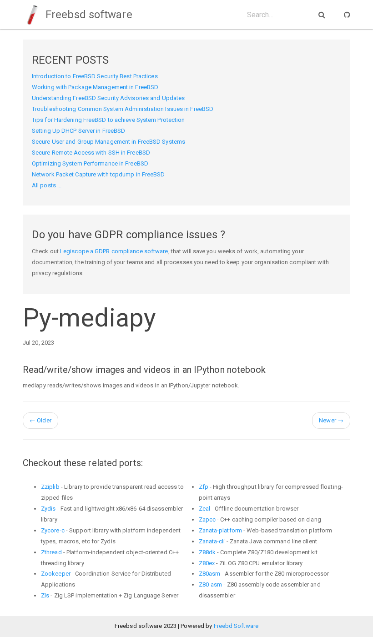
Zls (45, 595)
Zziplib (50, 486)
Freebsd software (87, 14)
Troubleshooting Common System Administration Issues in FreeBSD (122, 108)
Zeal (204, 508)
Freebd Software (236, 625)
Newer (331, 420)
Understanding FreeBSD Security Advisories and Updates (108, 98)
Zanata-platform (220, 530)
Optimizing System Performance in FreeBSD (90, 163)
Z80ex (207, 563)
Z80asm (210, 573)
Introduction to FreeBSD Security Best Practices (95, 76)
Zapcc (207, 519)
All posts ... (46, 185)
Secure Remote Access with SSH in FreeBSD (91, 152)
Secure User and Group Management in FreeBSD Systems (108, 141)
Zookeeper (56, 573)
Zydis (48, 508)
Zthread (51, 552)
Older (40, 420)
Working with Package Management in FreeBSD (95, 87)
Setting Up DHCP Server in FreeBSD (78, 130)
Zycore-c (53, 530)
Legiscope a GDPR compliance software (114, 251)
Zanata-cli (212, 541)
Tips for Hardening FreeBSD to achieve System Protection (108, 119)
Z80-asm (210, 584)
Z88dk (207, 552)
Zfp (203, 486)
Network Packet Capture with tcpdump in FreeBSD (98, 174)
